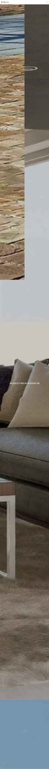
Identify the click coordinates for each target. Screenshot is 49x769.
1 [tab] (26, 731)
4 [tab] (22, 731)
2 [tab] (25, 731)
